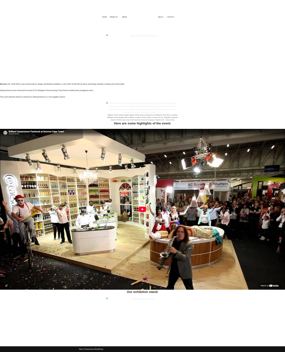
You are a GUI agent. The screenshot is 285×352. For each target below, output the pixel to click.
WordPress (99, 349)
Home (104, 17)
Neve (81, 349)
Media (124, 17)
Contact (171, 17)
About (161, 17)
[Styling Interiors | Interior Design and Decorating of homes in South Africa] (142, 17)
